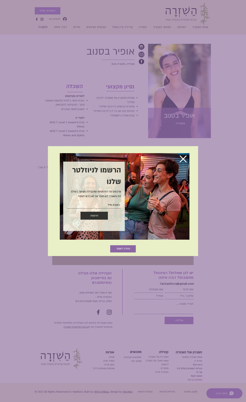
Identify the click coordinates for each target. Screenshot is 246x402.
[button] (183, 159)
